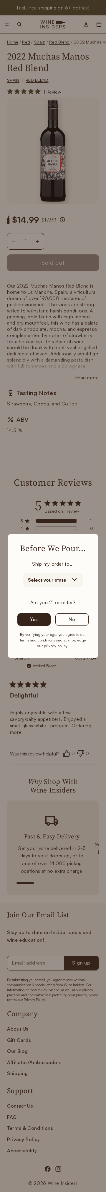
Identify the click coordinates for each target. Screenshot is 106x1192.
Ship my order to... (53, 564)
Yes (34, 619)
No (72, 619)
